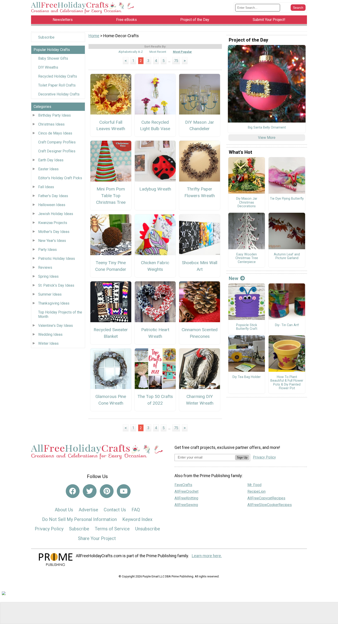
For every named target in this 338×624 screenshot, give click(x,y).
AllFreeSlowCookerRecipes (269, 505)
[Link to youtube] (124, 491)
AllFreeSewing (186, 505)
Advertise (88, 509)
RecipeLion (256, 491)
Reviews (45, 267)
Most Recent (157, 51)
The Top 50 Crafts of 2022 (155, 400)
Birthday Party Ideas (54, 115)
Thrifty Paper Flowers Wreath (199, 192)
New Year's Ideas (52, 240)
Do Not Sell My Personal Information (79, 519)
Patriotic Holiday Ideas (56, 258)
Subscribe (46, 37)
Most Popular (182, 51)
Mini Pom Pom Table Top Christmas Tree (111, 195)
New (233, 278)
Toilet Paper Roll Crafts (57, 85)
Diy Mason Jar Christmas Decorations (246, 202)
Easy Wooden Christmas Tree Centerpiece (246, 258)
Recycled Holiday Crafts (57, 76)
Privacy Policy (49, 529)
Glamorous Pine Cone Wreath (110, 400)
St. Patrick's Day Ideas (56, 285)
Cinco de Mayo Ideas (55, 133)
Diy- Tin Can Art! (287, 325)
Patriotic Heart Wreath (155, 333)
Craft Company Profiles (57, 142)
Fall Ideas (46, 187)
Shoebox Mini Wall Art (199, 266)
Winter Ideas (48, 343)
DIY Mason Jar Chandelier (199, 126)
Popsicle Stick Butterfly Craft (246, 327)
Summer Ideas (50, 294)
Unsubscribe (147, 529)
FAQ (136, 509)
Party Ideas (47, 249)
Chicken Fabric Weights (155, 266)
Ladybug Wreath (155, 189)
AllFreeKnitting (186, 498)
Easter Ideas (48, 169)
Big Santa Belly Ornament (267, 127)
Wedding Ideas (50, 334)
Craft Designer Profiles (56, 151)
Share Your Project (97, 538)
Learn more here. (207, 556)
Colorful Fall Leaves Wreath (110, 126)
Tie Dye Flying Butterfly (287, 199)
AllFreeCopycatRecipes (266, 498)
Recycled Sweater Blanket (111, 333)
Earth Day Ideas (50, 160)
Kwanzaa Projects (52, 223)
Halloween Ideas (51, 205)
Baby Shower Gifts (53, 58)
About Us (64, 509)
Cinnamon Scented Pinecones (200, 333)
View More (266, 137)
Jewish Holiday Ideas (55, 214)
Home (94, 36)
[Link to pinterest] (107, 491)
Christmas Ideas (51, 124)
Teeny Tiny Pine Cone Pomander (110, 266)
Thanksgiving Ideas (53, 303)
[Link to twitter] (90, 491)
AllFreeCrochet (186, 491)
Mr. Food (254, 485)
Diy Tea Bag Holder (246, 377)
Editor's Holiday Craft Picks (60, 178)
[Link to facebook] (73, 491)
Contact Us (115, 509)
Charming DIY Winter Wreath (199, 400)
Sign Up (242, 457)
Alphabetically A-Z (130, 51)
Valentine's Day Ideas (55, 325)
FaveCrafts (183, 485)
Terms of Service (112, 529)
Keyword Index (137, 519)
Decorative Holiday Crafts (59, 94)
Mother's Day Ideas (53, 231)
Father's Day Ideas (53, 196)
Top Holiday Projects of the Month (60, 314)
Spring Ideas (48, 276)
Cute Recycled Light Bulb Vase (155, 126)
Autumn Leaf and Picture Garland (287, 256)
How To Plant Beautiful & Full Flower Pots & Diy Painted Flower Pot (286, 382)
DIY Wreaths (48, 67)
